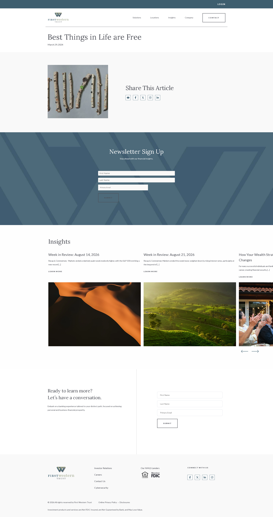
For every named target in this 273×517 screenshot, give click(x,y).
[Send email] (128, 97)
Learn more (55, 271)
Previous (244, 351)
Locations (154, 17)
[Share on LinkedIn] (157, 97)
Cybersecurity (101, 487)
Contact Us (99, 481)
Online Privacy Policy (107, 502)
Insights (172, 17)
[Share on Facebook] (135, 97)
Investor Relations (103, 468)
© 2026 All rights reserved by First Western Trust (70, 502)
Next (255, 351)
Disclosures (125, 502)
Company (189, 17)
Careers (98, 474)
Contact (213, 18)
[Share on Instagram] (150, 97)
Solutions (137, 17)
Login (221, 4)
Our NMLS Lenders (150, 468)
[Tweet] (142, 97)
